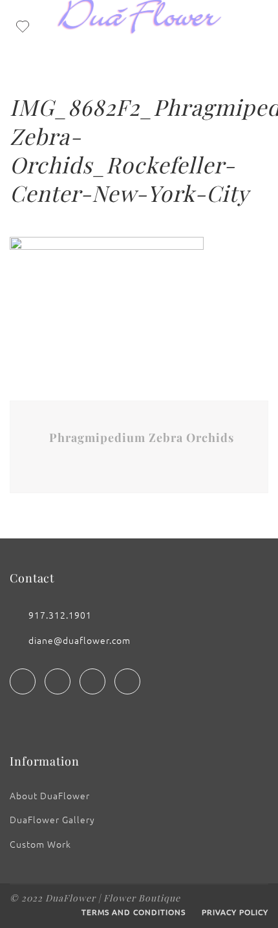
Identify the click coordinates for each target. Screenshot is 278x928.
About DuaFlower (50, 795)
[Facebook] (23, 681)
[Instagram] (57, 681)
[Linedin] (92, 681)
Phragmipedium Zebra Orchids (141, 437)
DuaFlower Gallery (52, 819)
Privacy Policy (235, 912)
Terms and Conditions (133, 912)
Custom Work (40, 843)
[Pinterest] (127, 681)
